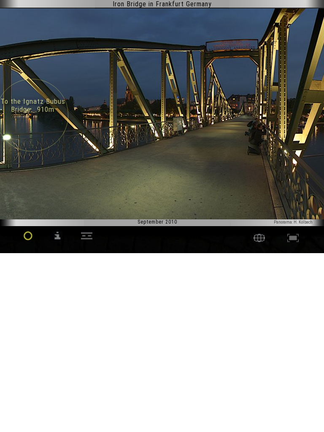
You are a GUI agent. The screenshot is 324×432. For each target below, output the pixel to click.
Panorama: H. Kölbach (293, 222)
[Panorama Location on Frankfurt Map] (259, 240)
